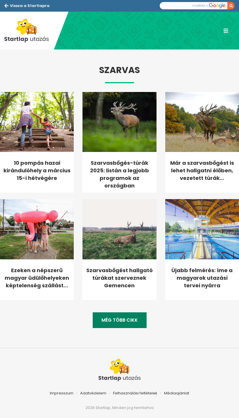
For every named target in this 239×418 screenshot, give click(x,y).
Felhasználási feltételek (135, 393)
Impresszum (61, 393)
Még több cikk (119, 320)
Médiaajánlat (176, 393)
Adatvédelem (93, 393)
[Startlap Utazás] (29, 30)
